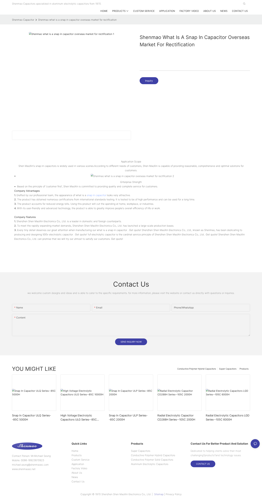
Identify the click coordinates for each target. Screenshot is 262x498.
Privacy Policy (174, 494)
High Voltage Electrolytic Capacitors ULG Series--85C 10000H (78, 418)
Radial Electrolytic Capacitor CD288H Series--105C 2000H (176, 417)
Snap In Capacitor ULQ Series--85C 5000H (31, 417)
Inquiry (149, 80)
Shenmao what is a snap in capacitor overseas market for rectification (77, 19)
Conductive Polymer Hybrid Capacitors (196, 368)
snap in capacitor (96, 195)
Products (244, 368)
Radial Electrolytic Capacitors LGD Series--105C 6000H (227, 417)
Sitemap (158, 494)
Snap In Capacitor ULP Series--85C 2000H (128, 417)
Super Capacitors (227, 368)
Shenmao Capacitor (23, 19)
